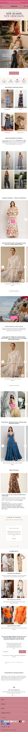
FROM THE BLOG (14, 469)
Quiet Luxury (4, 506)
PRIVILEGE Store (20, 505)
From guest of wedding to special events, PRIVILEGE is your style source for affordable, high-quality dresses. (14, 337)
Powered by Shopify (12, 728)
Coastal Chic (15, 502)
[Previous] (2, 2)
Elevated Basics (20, 502)
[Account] (24, 6)
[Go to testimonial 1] (10, 545)
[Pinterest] (6, 725)
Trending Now (22, 506)
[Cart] (27, 6)
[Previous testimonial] (2, 532)
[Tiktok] (8, 725)
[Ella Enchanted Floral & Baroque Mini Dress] (13, 263)
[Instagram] (4, 725)
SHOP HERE (14, 316)
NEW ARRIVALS (7, 108)
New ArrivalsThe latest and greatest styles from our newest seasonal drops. (14, 242)
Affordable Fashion (5, 502)
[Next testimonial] (26, 532)
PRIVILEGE (14, 6)
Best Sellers (10, 502)
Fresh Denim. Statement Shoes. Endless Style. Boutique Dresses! (14, 421)
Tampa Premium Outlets (15, 506)
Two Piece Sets (7, 131)
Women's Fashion (4, 507)
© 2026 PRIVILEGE (4, 728)
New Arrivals (14, 505)
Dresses (20, 108)
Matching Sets (9, 505)
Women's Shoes (21, 131)
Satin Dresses (8, 506)
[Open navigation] (4, 6)
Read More (21, 499)
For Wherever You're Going (14, 384)
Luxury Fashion (4, 505)
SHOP (13, 220)
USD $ (4, 716)
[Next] (25, 2)
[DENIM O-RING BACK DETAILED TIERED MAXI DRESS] (13, 442)
